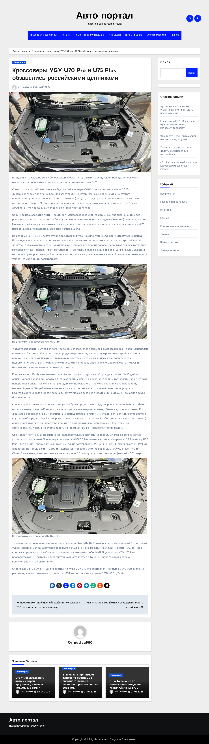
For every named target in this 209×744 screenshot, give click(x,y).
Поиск (165, 62)
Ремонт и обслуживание (89, 35)
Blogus (114, 739)
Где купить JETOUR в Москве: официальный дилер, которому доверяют (178, 124)
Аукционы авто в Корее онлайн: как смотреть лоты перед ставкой (177, 110)
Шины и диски (133, 35)
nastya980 (28, 87)
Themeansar (129, 739)
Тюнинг (65, 35)
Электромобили (156, 35)
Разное (175, 35)
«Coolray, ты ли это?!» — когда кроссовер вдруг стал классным (178, 166)
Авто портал (104, 16)
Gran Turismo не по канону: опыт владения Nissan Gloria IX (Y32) (125, 684)
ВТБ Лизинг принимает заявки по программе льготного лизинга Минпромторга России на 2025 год (80, 681)
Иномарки (115, 35)
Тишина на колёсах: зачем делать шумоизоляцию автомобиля (176, 151)
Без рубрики (167, 193)
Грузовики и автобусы (43, 35)
